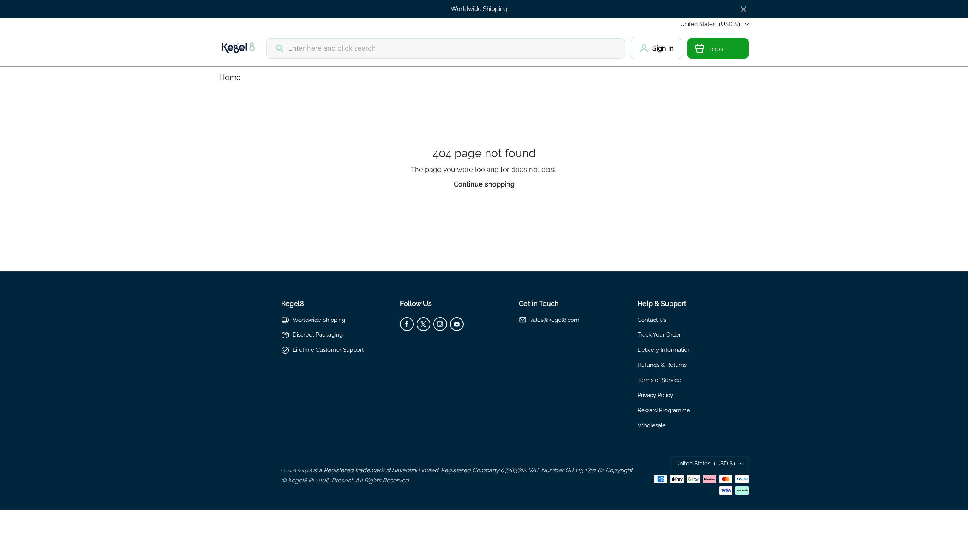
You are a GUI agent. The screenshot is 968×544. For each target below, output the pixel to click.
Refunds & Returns (662, 365)
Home (230, 77)
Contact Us (652, 320)
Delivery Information (664, 349)
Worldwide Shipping (479, 8)
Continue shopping (484, 184)
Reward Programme (664, 410)
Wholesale (652, 425)
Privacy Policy (655, 395)
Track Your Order (659, 334)
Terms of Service (659, 380)
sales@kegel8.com (554, 320)
